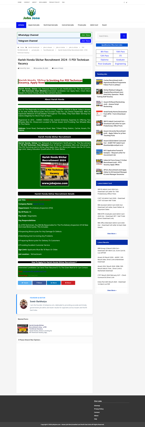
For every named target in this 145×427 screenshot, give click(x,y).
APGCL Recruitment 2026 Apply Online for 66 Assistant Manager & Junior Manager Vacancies (115, 172)
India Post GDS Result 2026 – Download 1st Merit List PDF (112, 283)
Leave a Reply (58, 68)
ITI (120, 55)
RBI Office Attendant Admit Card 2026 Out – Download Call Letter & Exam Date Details (112, 225)
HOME (20, 2)
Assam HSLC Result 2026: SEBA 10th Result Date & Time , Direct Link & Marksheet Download (110, 268)
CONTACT (27, 2)
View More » (111, 234)
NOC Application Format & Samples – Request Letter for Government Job (114, 153)
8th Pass (104, 51)
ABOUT (34, 2)
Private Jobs (82, 25)
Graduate (120, 59)
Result (104, 25)
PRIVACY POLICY (54, 2)
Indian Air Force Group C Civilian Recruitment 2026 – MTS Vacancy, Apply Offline (115, 162)
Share (40, 283)
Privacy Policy (98, 409)
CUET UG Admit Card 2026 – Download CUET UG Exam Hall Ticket (111, 199)
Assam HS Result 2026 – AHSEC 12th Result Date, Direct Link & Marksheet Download (111, 259)
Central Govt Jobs (68, 25)
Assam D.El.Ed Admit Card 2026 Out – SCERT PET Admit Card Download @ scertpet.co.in (115, 143)
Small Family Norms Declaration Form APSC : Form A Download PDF (115, 114)
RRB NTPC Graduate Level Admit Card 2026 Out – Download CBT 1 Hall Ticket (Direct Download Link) (111, 216)
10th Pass (120, 51)
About (96, 416)
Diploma (104, 59)
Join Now (85, 35)
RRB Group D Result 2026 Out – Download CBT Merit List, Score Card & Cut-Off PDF (111, 250)
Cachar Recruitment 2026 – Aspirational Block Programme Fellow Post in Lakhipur (115, 82)
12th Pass (104, 55)
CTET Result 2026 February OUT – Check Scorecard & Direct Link (112, 276)
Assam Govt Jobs (33, 25)
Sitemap (97, 406)
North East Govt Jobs (51, 25)
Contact (97, 412)
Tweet (25, 283)
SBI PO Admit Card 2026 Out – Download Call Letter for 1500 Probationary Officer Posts (114, 124)
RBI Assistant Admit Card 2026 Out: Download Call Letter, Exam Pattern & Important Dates (111, 207)
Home (22, 25)
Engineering (120, 63)
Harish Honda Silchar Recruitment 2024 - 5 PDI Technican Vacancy (37, 327)
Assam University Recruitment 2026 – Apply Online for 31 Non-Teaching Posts (115, 133)
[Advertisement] (90, 11)
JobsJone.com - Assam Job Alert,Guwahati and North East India (71, 424)
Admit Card (94, 25)
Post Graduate (104, 63)
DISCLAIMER (43, 2)
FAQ (63, 2)
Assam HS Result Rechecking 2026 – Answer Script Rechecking (114, 104)
